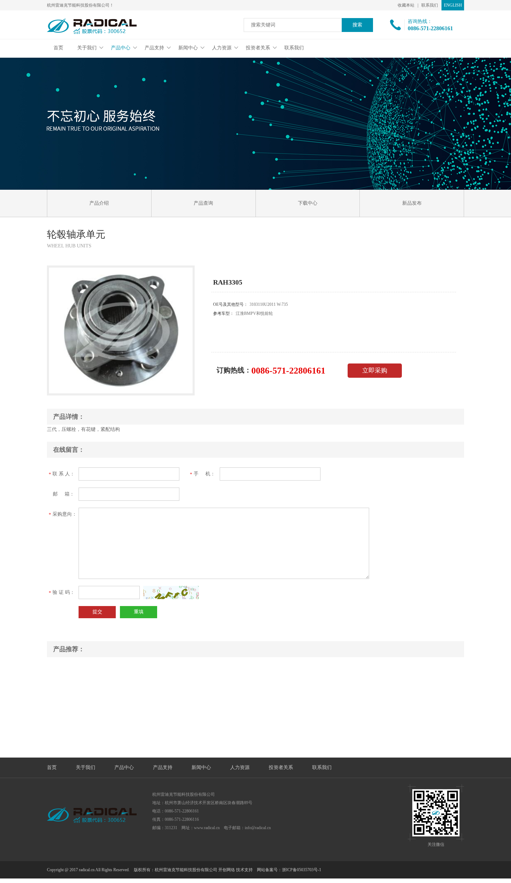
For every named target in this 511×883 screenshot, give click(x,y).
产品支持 (154, 47)
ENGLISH (453, 5)
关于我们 (87, 47)
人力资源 (222, 47)
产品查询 (203, 203)
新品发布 (412, 203)
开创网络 (226, 869)
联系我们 (429, 5)
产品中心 (120, 47)
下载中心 (307, 203)
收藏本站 (406, 5)
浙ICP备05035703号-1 (301, 869)
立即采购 (374, 370)
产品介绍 (99, 203)
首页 (58, 47)
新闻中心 (188, 47)
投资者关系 (258, 47)
